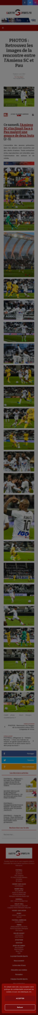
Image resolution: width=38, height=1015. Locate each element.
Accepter (20, 998)
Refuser (20, 1007)
